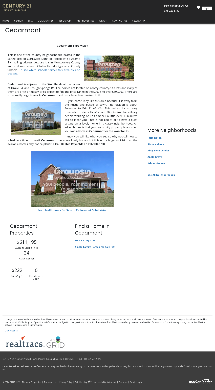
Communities (46, 20)
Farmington (154, 137)
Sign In (207, 8)
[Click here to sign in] (198, 8)
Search (18, 20)
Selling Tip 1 (139, 20)
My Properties (85, 20)
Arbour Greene (156, 163)
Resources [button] (65, 20)
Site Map (123, 382)
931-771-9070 (94, 359)
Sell (30, 20)
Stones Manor (155, 144)
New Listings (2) (85, 240)
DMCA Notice (11, 330)
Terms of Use (50, 382)
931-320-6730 (171, 10)
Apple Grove (154, 156)
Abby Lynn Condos (158, 150)
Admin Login (136, 382)
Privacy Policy (65, 382)
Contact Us (119, 20)
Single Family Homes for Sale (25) (95, 247)
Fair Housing (81, 382)
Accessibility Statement (105, 382)
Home (6, 20)
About (103, 20)
